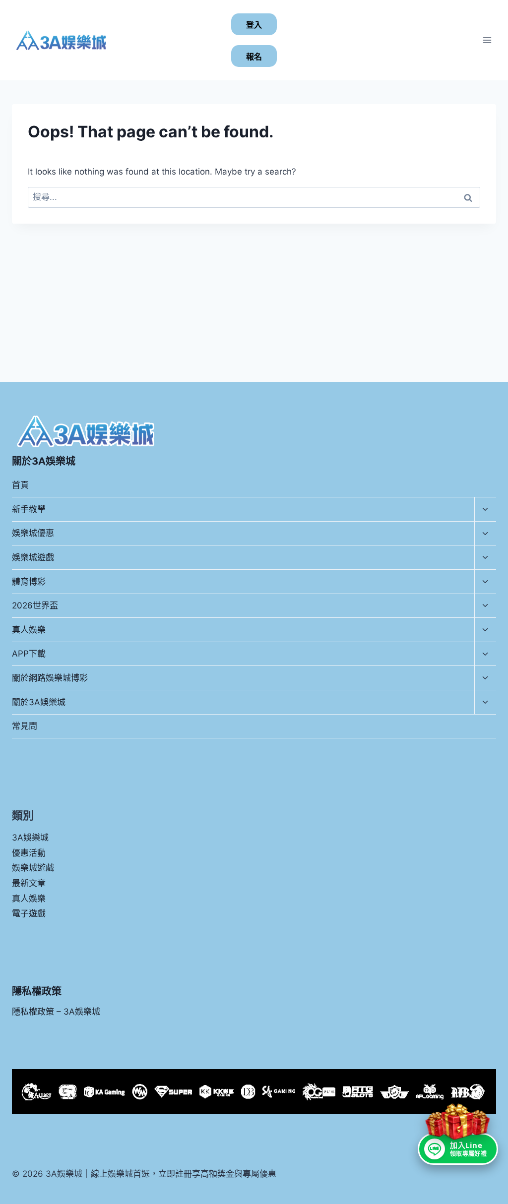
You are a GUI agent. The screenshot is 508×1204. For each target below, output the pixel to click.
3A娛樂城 (30, 838)
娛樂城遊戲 (33, 557)
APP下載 (29, 654)
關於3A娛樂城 (38, 702)
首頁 (20, 485)
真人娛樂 (29, 630)
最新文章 (29, 883)
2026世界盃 (35, 605)
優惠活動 (29, 853)
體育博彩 (29, 582)
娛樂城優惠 (33, 533)
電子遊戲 (29, 913)
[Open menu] (487, 40)
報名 (254, 57)
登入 (254, 25)
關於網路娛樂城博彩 (50, 678)
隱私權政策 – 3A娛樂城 (56, 1012)
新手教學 (29, 509)
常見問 (24, 726)
